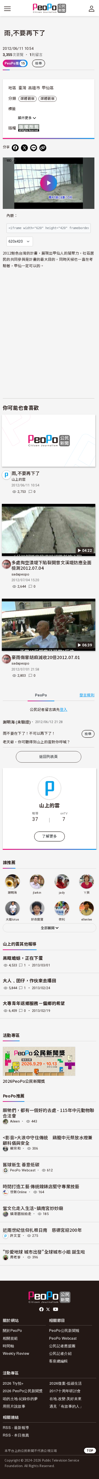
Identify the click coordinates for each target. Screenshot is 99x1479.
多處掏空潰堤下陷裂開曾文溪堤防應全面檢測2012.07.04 (52, 565)
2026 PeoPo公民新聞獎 (23, 1390)
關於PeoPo (12, 1330)
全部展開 (48, 928)
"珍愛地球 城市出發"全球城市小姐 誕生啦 (44, 1252)
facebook (41, 1309)
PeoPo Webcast (22, 1170)
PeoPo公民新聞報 (64, 1330)
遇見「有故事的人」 (66, 1406)
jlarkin (37, 892)
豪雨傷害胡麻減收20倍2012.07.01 (46, 657)
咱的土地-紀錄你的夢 (20, 1398)
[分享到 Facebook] (15, 147)
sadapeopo (20, 574)
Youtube (56, 1309)
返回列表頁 (48, 757)
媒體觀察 (27, 99)
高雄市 (34, 88)
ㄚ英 (87, 892)
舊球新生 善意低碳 (21, 1164)
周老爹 (15, 1257)
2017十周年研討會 (65, 1390)
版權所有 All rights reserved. (29, 128)
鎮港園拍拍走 (20, 1214)
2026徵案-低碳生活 (66, 1383)
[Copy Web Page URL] (42, 147)
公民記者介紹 (60, 1353)
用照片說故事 (14, 1406)
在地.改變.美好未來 (66, 1398)
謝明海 (12, 892)
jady (62, 892)
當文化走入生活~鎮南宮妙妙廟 (33, 1208)
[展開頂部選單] (91, 8)
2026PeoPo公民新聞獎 (24, 1081)
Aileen (15, 1121)
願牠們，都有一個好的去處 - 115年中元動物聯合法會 (48, 1113)
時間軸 (8, 1345)
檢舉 (38, 63)
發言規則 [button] (86, 695)
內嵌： (12, 215)
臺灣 (22, 88)
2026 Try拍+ (13, 1383)
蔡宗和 (15, 1148)
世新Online (18, 1192)
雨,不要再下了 (26, 473)
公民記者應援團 (62, 1345)
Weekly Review (16, 1353)
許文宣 (15, 1236)
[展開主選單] (7, 8)
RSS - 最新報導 (16, 1427)
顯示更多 (25, 118)
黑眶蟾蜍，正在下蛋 (23, 958)
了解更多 (49, 836)
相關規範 (10, 1338)
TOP (90, 1450)
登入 (63, 709)
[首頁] (49, 9)
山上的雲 (19, 479)
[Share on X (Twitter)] (24, 147)
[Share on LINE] (33, 147)
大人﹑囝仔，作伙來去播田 (29, 980)
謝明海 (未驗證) (17, 722)
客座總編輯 (58, 1361)
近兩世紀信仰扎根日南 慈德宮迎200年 (42, 1230)
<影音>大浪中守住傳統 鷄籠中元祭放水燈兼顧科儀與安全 (48, 1140)
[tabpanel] (48, 726)
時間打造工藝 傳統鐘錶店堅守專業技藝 (41, 1186)
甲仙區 (48, 88)
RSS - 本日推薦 (16, 1435)
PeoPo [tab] (41, 695)
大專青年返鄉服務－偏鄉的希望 (34, 1003)
